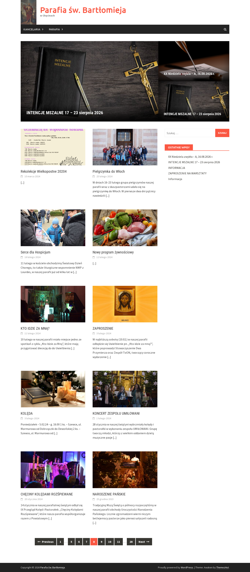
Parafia (54, 29)
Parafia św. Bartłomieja (83, 10)
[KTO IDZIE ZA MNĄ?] (53, 304)
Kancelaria (31, 29)
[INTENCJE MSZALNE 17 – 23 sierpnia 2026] (89, 81)
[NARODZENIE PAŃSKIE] (125, 469)
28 (131, 541)
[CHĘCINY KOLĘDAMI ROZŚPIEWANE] (53, 469)
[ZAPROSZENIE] (125, 304)
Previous (47, 541)
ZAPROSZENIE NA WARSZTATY (187, 173)
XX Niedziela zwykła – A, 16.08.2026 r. (189, 74)
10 (109, 541)
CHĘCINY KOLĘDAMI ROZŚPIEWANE (47, 494)
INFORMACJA (176, 168)
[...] (22, 182)
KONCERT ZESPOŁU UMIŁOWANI (116, 413)
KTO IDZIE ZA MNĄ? (35, 328)
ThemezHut (222, 567)
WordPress (187, 567)
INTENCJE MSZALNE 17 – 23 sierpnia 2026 (192, 114)
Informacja (175, 179)
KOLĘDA (27, 413)
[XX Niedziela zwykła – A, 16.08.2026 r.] (193, 61)
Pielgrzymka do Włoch (109, 171)
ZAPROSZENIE (103, 328)
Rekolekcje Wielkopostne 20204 (44, 171)
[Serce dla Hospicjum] (53, 227)
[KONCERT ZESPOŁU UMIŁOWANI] (125, 389)
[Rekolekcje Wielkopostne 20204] (53, 147)
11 (118, 541)
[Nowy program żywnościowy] (125, 227)
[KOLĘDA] (53, 389)
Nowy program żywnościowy (113, 252)
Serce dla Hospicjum (35, 252)
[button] (149, 81)
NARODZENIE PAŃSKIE (109, 494)
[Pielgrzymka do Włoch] (125, 147)
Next (142, 541)
